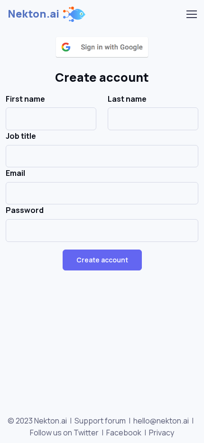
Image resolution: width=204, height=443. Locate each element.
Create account (102, 259)
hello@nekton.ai (161, 420)
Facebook (123, 432)
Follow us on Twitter (64, 432)
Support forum (100, 420)
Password (25, 210)
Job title (21, 136)
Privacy (161, 432)
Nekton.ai (33, 14)
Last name (127, 99)
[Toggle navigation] (191, 14)
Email (15, 173)
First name (25, 99)
